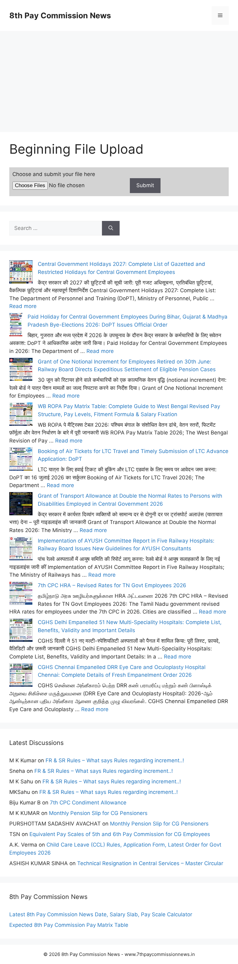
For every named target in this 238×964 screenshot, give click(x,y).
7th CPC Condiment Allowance (88, 802)
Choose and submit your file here (53, 174)
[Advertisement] (119, 74)
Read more (23, 306)
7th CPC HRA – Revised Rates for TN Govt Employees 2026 (112, 585)
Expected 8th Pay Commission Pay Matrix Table (68, 925)
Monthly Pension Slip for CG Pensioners (98, 813)
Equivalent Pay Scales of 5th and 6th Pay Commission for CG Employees (119, 834)
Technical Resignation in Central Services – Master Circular (150, 863)
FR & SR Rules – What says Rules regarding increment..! (115, 760)
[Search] (111, 228)
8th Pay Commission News (60, 15)
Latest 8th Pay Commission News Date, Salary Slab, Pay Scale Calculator (100, 914)
